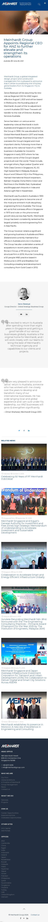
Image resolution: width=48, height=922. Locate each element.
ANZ (3, 841)
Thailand (4, 887)
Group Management (9, 785)
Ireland (4, 855)
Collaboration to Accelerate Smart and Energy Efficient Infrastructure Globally (23, 576)
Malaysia (4, 864)
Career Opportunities (9, 813)
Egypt (3, 848)
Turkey (4, 890)
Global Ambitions (8, 780)
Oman (3, 873)
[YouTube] (24, 918)
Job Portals (5, 831)
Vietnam (4, 897)
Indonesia (5, 852)
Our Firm (4, 778)
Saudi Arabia (6, 883)
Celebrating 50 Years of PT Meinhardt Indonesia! (22, 477)
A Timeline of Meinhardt (10, 782)
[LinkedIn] (27, 918)
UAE (3, 892)
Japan (3, 857)
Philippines (5, 878)
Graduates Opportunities (11, 818)
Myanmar (5, 869)
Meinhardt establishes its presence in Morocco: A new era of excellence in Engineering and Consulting (22, 727)
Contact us (5, 789)
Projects (4, 802)
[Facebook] (20, 918)
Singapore (5, 885)
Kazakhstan (5, 859)
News (3, 787)
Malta (3, 866)
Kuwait (4, 862)
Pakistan (4, 876)
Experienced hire (8, 815)
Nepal (3, 871)
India (3, 850)
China (3, 845)
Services (4, 800)
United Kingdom (7, 894)
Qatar (3, 880)
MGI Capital (5, 828)
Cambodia (5, 843)
